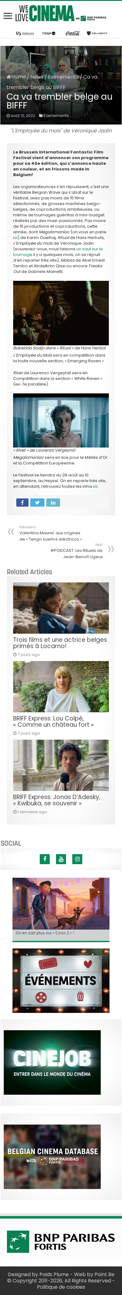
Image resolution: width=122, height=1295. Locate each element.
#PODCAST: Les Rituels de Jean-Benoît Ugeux (76, 551)
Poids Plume (54, 1274)
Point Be (104, 1274)
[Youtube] (61, 859)
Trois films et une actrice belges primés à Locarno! (60, 643)
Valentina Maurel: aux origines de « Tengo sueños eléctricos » (50, 533)
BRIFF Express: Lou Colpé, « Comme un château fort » (53, 721)
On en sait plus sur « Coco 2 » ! (45, 933)
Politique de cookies (61, 1287)
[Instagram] (77, 859)
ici (15, 238)
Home (18, 76)
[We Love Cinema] (61, 11)
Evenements (63, 77)
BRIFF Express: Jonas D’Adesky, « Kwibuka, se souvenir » (56, 800)
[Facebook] (45, 859)
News (36, 77)
